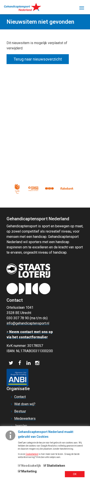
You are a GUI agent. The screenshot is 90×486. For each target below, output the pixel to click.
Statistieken (56, 465)
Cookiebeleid (32, 454)
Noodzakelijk (31, 465)
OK (74, 474)
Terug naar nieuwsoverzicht (38, 59)
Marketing (29, 471)
